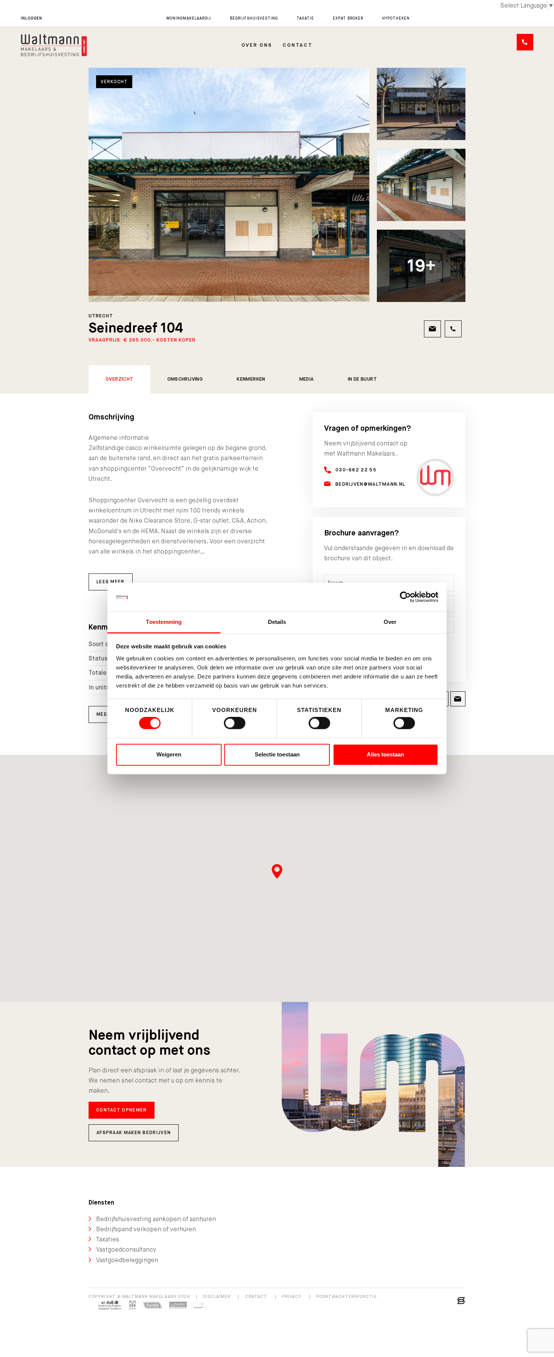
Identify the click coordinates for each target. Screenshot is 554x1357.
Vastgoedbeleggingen (127, 1260)
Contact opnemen (121, 1110)
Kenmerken (251, 379)
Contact (297, 45)
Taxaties (107, 1239)
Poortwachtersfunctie (346, 1296)
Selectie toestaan (277, 754)
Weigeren (168, 754)
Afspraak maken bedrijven (133, 1133)
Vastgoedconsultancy (126, 1249)
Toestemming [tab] (164, 622)
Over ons (257, 45)
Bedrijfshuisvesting (254, 18)
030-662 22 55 (355, 470)
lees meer (110, 582)
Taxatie (305, 18)
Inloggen (31, 18)
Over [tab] (390, 622)
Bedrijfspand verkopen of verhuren (146, 1229)
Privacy (292, 1296)
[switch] (234, 723)
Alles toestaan (385, 754)
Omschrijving (185, 379)
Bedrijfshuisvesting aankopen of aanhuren (156, 1219)
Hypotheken (396, 18)
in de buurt (362, 379)
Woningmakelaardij (188, 18)
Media (306, 379)
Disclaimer (217, 1296)
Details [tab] (277, 622)
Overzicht (119, 379)
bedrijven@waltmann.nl (370, 484)
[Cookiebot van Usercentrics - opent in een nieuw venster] (405, 597)
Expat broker (348, 18)
